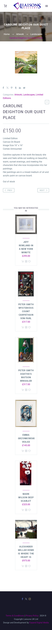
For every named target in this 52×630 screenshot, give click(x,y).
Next (42, 190)
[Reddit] (24, 88)
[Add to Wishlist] (29, 261)
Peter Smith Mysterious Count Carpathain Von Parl (26, 311)
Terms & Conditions (15, 615)
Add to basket (23, 261)
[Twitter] (7, 88)
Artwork (18, 94)
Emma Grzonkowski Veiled (26, 438)
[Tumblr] (16, 88)
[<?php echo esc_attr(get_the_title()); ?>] (26, 261)
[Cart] (5, 6)
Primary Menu (46, 6)
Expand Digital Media (39, 622)
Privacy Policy (32, 615)
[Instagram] (30, 599)
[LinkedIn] (20, 88)
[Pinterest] (12, 88)
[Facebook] (3, 88)
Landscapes (29, 94)
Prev (9, 190)
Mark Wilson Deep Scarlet (26, 497)
